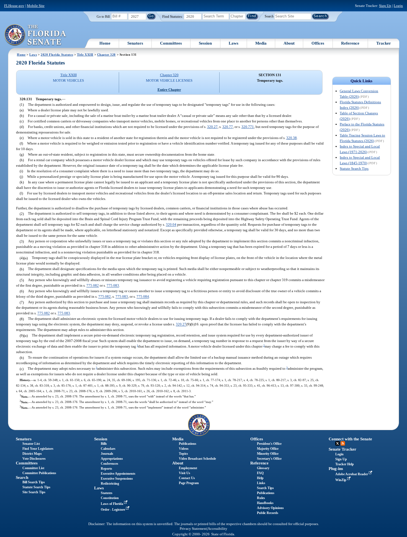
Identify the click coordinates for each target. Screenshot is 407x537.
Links (261, 483)
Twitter (337, 443)
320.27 (212, 127)
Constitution (110, 498)
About (289, 43)
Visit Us (184, 473)
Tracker (383, 43)
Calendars (108, 449)
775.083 (113, 286)
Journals (107, 454)
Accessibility (217, 529)
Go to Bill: (103, 16)
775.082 (92, 286)
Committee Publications (39, 473)
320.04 (171, 225)
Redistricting (110, 483)
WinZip (341, 480)
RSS (343, 443)
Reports (106, 469)
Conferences (109, 464)
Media (261, 43)
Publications (187, 444)
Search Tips (265, 488)
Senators (135, 43)
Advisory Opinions (270, 508)
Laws (233, 43)
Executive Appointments (118, 474)
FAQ (260, 473)
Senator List (31, 444)
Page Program (189, 483)
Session (205, 43)
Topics (183, 454)
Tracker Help (344, 464)
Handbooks (265, 503)
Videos (184, 449)
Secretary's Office (269, 459)
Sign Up (385, 6)
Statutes (106, 493)
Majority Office (268, 449)
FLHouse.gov (14, 6)
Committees (171, 43)
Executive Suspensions (117, 479)
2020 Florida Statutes (57, 54)
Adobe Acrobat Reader (352, 474)
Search (269, 16)
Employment (188, 468)
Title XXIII (85, 54)
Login (398, 6)
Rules (261, 498)
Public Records (267, 513)
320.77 (227, 127)
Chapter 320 (106, 54)
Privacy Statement (193, 529)
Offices (317, 43)
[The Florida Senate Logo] (35, 35)
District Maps (32, 454)
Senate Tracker (342, 449)
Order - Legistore (113, 510)
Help (260, 478)
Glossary (263, 468)
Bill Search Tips (33, 482)
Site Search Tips (33, 492)
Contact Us (187, 478)
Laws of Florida (112, 504)
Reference (350, 43)
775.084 (142, 297)
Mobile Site (36, 6)
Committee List (33, 468)
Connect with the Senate (350, 439)
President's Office (269, 444)
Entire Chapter (169, 90)
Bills (104, 444)
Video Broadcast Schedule (197, 459)
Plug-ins (336, 468)
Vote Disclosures (34, 459)
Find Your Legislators (37, 449)
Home (104, 43)
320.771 (247, 127)
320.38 (291, 138)
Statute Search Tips (354, 168)
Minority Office (268, 454)
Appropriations (112, 459)
